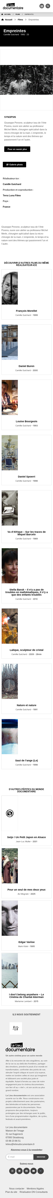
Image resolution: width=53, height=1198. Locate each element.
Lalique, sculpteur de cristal (26, 650)
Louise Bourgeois (26, 421)
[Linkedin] (19, 1171)
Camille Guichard (12, 184)
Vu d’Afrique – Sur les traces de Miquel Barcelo (26, 533)
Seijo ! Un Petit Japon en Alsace (26, 837)
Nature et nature (26, 705)
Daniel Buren (26, 366)
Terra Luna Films (12, 195)
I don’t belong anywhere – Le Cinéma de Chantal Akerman (26, 995)
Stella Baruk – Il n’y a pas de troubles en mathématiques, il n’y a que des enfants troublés (26, 592)
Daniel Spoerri (26, 476)
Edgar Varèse (27, 942)
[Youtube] (33, 1171)
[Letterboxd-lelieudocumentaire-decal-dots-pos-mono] (40, 1171)
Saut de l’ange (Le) (26, 760)
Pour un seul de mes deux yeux (26, 889)
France (6, 207)
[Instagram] (12, 1171)
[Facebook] (26, 1171)
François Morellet (26, 310)
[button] (41, 6)
